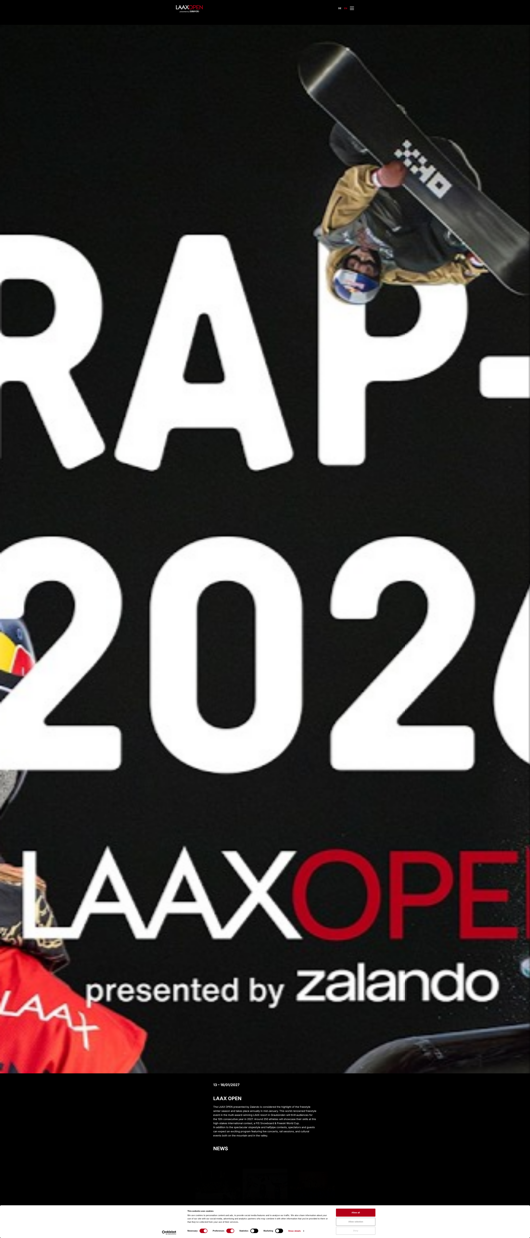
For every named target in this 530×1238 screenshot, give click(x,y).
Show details (294, 1231)
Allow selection (355, 1221)
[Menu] (352, 8)
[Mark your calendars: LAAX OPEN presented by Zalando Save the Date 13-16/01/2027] (217, 1172)
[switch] (230, 1231)
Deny (355, 1230)
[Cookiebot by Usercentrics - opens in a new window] (169, 1233)
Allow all (356, 1212)
